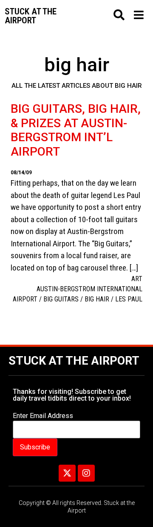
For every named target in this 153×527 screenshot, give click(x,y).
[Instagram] (86, 473)
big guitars (61, 299)
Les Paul (128, 299)
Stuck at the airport (31, 15)
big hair (97, 299)
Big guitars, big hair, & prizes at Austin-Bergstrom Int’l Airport (76, 130)
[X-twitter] (67, 473)
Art (136, 279)
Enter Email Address (43, 416)
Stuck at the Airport (73, 361)
